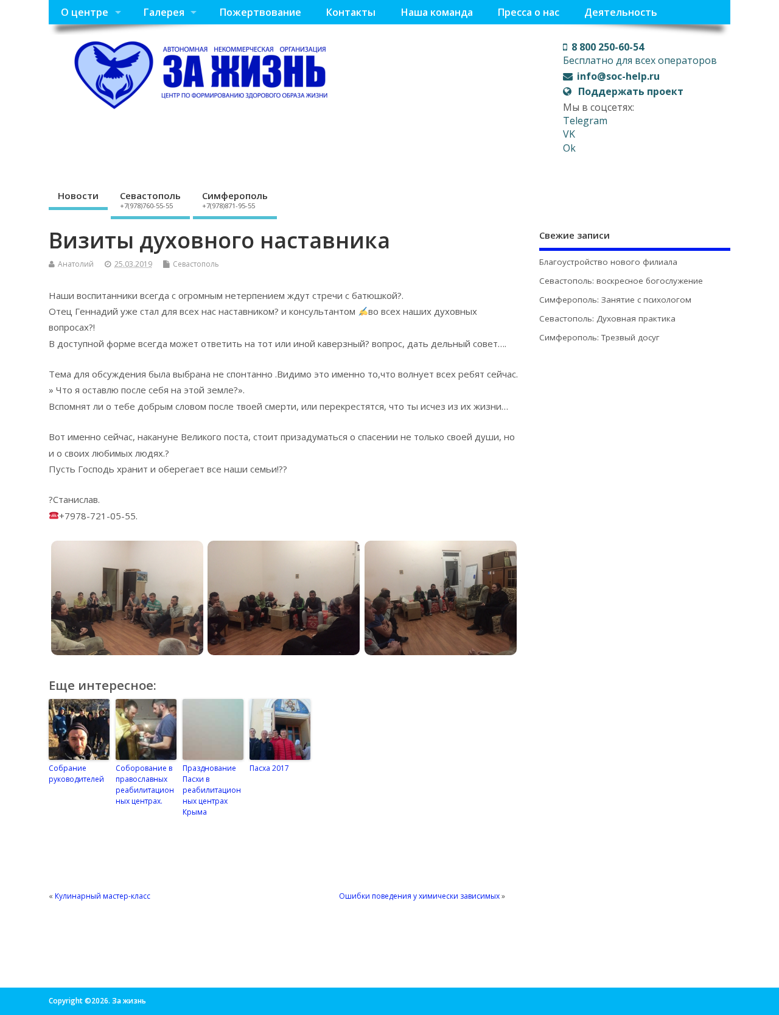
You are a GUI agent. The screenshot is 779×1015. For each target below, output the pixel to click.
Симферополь (235, 199)
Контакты (351, 12)
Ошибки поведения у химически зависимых (419, 896)
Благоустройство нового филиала (608, 261)
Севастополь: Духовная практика (607, 318)
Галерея (163, 12)
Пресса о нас (528, 12)
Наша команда (436, 12)
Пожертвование (260, 12)
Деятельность (620, 12)
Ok (569, 148)
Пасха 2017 (269, 768)
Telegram (585, 120)
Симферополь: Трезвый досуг (599, 337)
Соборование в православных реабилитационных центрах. (145, 784)
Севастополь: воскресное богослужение (621, 280)
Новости (78, 195)
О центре (84, 12)
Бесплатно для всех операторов (640, 53)
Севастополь (150, 199)
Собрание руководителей (76, 773)
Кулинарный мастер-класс (102, 896)
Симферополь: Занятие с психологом (615, 299)
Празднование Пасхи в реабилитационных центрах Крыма (212, 790)
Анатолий (76, 264)
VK (569, 134)
